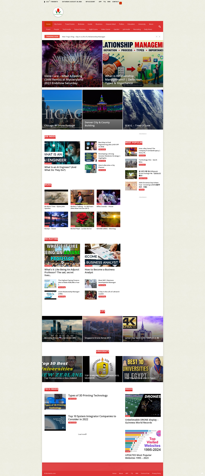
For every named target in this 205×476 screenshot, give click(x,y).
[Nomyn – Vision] (56, 219)
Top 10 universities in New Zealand (60, 378)
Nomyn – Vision (50, 229)
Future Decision (80, 29)
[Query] (120, 3)
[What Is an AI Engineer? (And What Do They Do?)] (62, 152)
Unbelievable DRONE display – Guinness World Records (141, 421)
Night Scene (93, 29)
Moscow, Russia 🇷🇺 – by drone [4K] (60, 338)
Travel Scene (70, 24)
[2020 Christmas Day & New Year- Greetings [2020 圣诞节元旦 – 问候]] (131, 186)
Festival (141, 189)
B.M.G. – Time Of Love (137, 125)
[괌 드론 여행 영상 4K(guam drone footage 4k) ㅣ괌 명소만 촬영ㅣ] (131, 174)
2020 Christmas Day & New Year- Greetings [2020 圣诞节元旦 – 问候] (149, 185)
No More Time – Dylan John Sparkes (54, 207)
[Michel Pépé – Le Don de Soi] (82, 219)
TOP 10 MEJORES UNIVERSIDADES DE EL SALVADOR (102, 376)
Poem (48, 29)
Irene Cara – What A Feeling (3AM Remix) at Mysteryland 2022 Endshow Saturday (63, 79)
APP (100, 1)
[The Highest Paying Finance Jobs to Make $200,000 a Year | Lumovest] (50, 283)
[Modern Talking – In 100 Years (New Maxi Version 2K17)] (82, 197)
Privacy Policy (156, 473)
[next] (159, 36)
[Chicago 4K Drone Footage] (62, 113)
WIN (108, 1)
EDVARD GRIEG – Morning (106, 229)
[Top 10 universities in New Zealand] (62, 369)
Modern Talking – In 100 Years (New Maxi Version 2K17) (82, 207)
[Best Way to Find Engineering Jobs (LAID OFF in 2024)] (91, 145)
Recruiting (137, 29)
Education (131, 24)
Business (99, 24)
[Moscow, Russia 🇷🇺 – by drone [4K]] (62, 329)
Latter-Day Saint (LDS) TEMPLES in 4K (142, 338)
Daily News (148, 29)
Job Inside (126, 29)
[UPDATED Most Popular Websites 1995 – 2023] (143, 440)
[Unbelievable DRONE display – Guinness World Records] (143, 405)
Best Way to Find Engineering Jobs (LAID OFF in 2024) (108, 144)
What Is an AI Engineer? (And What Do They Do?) (60, 169)
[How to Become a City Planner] (91, 168)
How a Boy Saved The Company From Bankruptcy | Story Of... (149, 150)
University (142, 24)
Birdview (81, 24)
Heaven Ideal (111, 24)
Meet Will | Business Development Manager (107, 281)
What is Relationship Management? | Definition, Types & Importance (124, 79)
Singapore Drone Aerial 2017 (98, 338)
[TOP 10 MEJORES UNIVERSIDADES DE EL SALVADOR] (102, 369)
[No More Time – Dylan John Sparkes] (56, 197)
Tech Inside (67, 29)
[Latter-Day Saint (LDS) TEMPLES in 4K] (143, 329)
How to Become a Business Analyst (100, 271)
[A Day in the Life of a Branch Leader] (91, 295)
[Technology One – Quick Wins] (131, 163)
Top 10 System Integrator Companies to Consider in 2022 (92, 418)
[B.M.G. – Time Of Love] (143, 113)
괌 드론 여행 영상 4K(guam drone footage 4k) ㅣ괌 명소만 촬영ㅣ (150, 173)
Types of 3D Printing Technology (88, 395)
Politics (121, 24)
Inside (90, 24)
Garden (116, 29)
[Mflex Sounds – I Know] (108, 197)
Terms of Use (145, 473)
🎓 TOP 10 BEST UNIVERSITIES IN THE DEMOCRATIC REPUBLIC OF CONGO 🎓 (90, 37)
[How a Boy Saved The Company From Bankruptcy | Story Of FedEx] (131, 151)
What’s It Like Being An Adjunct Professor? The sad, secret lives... (61, 272)
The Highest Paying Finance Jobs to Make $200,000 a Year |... (68, 282)
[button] (159, 26)
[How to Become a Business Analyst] (102, 255)
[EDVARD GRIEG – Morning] (108, 219)
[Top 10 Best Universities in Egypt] (143, 369)
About (121, 473)
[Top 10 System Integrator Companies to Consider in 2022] (55, 423)
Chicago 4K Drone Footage (59, 125)
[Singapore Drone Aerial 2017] (102, 329)
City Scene (58, 24)
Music (151, 24)
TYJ (104, 1)
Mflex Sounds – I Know (105, 206)
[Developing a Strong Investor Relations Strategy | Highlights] (91, 157)
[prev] (157, 36)
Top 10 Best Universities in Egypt (140, 378)
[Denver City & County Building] (102, 104)
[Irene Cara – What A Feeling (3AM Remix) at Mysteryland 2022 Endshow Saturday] (72, 63)
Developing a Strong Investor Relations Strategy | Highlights (109, 156)
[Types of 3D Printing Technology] (55, 402)
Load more (81, 434)
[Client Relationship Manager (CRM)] (50, 295)
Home (48, 24)
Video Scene (105, 29)
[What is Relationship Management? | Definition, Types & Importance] (133, 63)
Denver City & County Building (97, 124)
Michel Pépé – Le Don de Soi (81, 229)
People (56, 29)
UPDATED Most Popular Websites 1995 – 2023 (138, 457)
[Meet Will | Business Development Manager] (91, 283)
